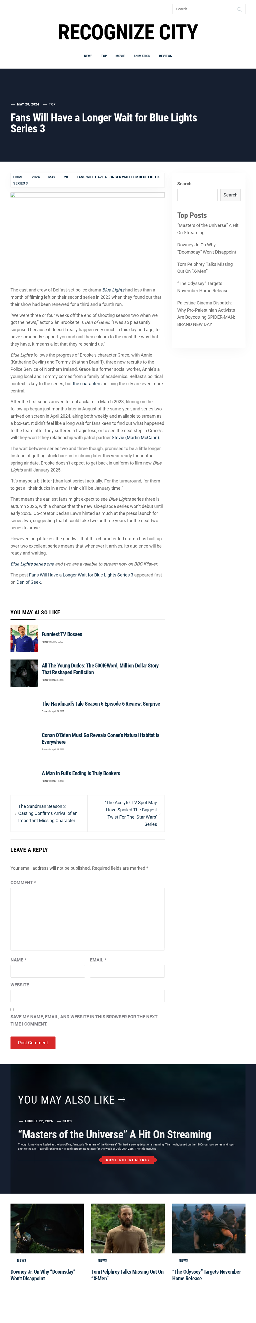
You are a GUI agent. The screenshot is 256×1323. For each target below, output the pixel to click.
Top (104, 56)
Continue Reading (127, 1160)
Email (98, 959)
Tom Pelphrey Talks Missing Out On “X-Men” (205, 268)
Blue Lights (113, 289)
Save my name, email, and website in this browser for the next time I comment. (83, 1020)
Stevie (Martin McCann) (135, 437)
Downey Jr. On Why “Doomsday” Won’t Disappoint (206, 248)
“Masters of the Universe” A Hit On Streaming (207, 229)
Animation (142, 56)
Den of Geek (28, 582)
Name (18, 959)
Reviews (165, 56)
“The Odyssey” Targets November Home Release (202, 287)
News (88, 56)
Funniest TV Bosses (62, 634)
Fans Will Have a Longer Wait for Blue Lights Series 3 (81, 574)
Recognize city (128, 32)
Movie (120, 56)
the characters (87, 383)
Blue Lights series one (32, 564)
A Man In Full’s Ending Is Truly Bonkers (81, 773)
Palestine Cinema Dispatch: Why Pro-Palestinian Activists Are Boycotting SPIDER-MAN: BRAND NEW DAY (206, 313)
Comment (23, 882)
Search (184, 183)
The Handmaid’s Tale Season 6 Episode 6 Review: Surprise (101, 704)
